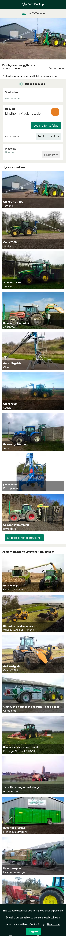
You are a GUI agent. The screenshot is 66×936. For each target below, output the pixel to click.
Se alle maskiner (48, 136)
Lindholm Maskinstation (24, 113)
